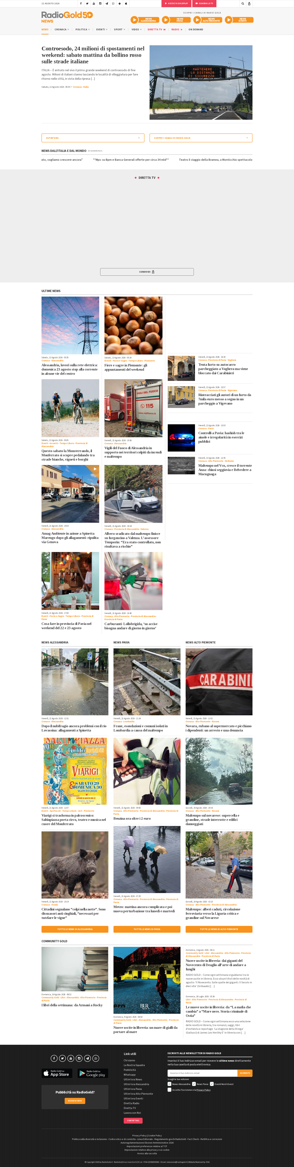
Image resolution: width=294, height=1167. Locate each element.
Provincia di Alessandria (126, 529)
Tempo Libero (135, 360)
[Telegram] (107, 3)
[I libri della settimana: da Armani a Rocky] (75, 969)
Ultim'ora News (133, 1079)
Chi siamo (129, 1060)
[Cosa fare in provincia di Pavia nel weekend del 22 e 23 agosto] (70, 581)
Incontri (54, 443)
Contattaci (133, 1120)
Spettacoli (55, 811)
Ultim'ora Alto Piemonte (138, 1094)
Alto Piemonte (121, 616)
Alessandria (57, 360)
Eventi (101, 29)
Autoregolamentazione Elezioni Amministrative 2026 (147, 1143)
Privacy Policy (204, 1090)
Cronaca (61, 29)
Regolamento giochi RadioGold (170, 1139)
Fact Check (193, 1139)
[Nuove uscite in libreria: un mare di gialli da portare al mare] (146, 980)
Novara (215, 721)
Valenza (145, 529)
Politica (82, 29)
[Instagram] (100, 3)
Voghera (232, 360)
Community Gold (50, 997)
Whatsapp (130, 1075)
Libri (63, 997)
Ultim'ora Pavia (133, 1089)
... (93, 79)
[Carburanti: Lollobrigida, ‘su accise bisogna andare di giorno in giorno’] (133, 581)
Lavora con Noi (132, 1113)
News (45, 29)
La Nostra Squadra (134, 1065)
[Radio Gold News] (67, 16)
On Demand (196, 29)
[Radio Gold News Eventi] (239, 20)
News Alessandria (181, 1084)
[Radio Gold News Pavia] (176, 20)
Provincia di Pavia (113, 619)
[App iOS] (126, 3)
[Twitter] (87, 3)
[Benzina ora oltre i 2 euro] (146, 771)
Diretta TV (155, 29)
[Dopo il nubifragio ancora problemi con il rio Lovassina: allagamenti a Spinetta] (75, 681)
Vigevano (232, 390)
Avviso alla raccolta (147, 1153)
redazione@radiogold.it (177, 1162)
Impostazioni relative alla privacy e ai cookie (147, 1150)
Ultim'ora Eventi (133, 1098)
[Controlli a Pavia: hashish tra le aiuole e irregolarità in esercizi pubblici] (181, 438)
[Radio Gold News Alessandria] (145, 20)
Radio (176, 29)
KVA (208, 1162)
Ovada (54, 904)
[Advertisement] (210, 323)
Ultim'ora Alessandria (136, 1084)
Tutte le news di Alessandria (75, 929)
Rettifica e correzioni (211, 1139)
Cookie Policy (155, 1135)
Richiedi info (75, 1100)
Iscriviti (245, 1073)
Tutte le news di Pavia (147, 929)
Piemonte (149, 360)
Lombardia (128, 721)
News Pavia (202, 1084)
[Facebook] (81, 3)
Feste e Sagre (120, 360)
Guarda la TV (206, 3)
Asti (80, 811)
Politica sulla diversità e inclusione (89, 1139)
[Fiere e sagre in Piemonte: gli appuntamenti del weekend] (133, 325)
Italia (85, 87)
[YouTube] (94, 3)
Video (136, 29)
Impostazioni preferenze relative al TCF (147, 1146)
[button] (147, 272)
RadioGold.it (107, 1162)
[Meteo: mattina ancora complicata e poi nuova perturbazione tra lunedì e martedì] (146, 859)
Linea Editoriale (145, 1139)
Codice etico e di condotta (122, 1139)
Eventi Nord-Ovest (223, 1084)
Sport (118, 29)
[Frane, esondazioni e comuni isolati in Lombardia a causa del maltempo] (146, 681)
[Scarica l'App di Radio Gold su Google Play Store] (93, 1073)
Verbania (229, 461)
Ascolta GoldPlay (178, 3)
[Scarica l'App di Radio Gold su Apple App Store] (57, 1073)
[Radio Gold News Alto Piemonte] (208, 20)
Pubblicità (130, 1070)
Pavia (211, 428)
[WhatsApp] (113, 3)
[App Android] (120, 3)
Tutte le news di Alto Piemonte (219, 929)
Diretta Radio (131, 1103)
